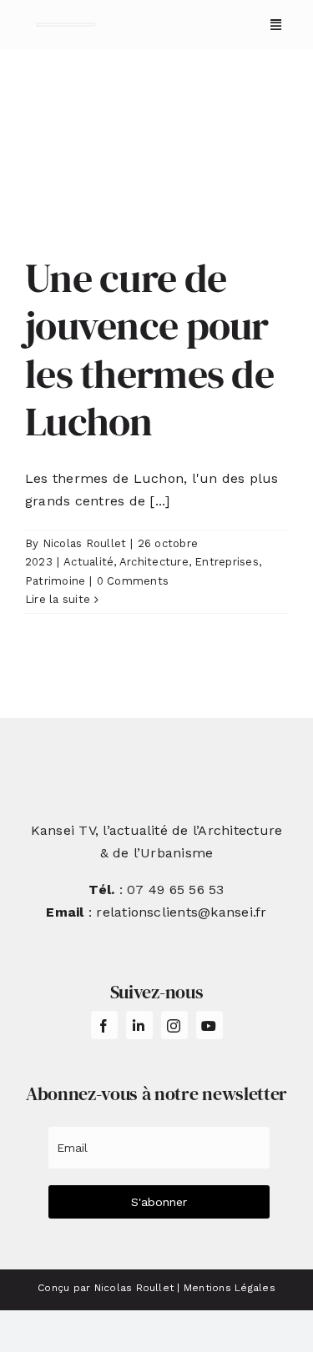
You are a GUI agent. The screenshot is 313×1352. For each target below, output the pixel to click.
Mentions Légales (229, 1288)
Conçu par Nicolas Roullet (106, 1288)
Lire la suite (57, 599)
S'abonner (159, 1202)
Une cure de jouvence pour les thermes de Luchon (149, 350)
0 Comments (133, 581)
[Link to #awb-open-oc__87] (275, 24)
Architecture (154, 561)
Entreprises (226, 561)
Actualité (88, 561)
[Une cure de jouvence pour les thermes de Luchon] (156, 164)
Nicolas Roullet (85, 543)
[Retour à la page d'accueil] (65, 25)
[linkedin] (139, 1025)
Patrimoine (55, 581)
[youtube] (209, 1025)
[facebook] (104, 1025)
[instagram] (174, 1025)
